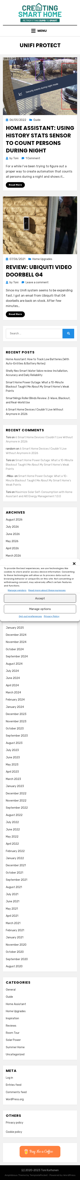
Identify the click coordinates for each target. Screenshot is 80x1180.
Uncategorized (15, 1054)
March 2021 (13, 923)
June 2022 (13, 829)
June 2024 (13, 678)
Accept (40, 598)
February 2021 (15, 930)
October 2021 (14, 872)
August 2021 (14, 887)
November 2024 (16, 642)
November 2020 (16, 944)
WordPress (69, 1175)
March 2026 (13, 555)
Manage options (40, 609)
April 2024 (12, 685)
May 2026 (12, 541)
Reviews (11, 1025)
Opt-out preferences (30, 616)
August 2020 (14, 966)
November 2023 (16, 721)
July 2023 (12, 750)
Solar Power (13, 1040)
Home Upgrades (42, 259)
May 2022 (12, 836)
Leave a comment (37, 282)
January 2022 (15, 858)
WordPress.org (15, 1099)
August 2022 (14, 815)
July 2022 (12, 822)
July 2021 (12, 894)
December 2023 (16, 714)
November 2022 (16, 800)
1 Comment (33, 158)
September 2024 (17, 656)
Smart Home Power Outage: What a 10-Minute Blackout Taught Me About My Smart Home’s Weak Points (37, 387)
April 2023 (12, 771)
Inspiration (12, 1018)
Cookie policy (14, 1132)
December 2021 (16, 865)
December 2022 (16, 793)
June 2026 (13, 534)
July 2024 (12, 671)
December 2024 (16, 635)
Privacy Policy (51, 616)
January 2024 (15, 707)
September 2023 (17, 735)
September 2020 (17, 959)
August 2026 (14, 519)
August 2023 (14, 743)
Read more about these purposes (47, 590)
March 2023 (13, 779)
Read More (15, 184)
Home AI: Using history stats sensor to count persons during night (40, 139)
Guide (37, 120)
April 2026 (12, 548)
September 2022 (17, 807)
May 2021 (12, 908)
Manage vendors (17, 590)
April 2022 (12, 843)
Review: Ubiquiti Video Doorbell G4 (39, 270)
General (11, 989)
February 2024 (15, 699)
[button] (74, 563)
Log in (9, 1077)
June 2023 (13, 757)
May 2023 (12, 764)
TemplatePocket (39, 1175)
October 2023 (15, 728)
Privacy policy (14, 1122)
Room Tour (12, 1032)
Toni (8, 437)
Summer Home (15, 1047)
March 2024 (13, 692)
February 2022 (15, 851)
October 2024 (15, 649)
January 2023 (15, 786)
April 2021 (12, 916)
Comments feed (16, 1092)
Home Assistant (16, 1004)
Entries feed (13, 1085)
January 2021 (14, 937)
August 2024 (14, 663)
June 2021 (12, 901)
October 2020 (15, 952)
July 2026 (12, 526)
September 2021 (16, 879)
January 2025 (15, 627)
